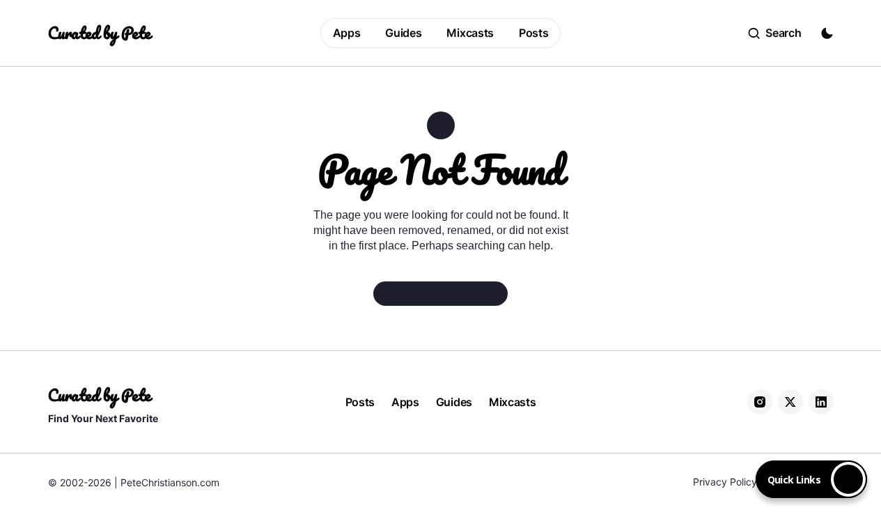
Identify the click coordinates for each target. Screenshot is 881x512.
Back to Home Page (434, 293)
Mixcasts (512, 402)
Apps (405, 402)
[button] (774, 33)
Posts (360, 402)
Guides (454, 402)
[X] (790, 402)
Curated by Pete (99, 33)
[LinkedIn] (821, 402)
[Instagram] (759, 402)
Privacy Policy (725, 482)
